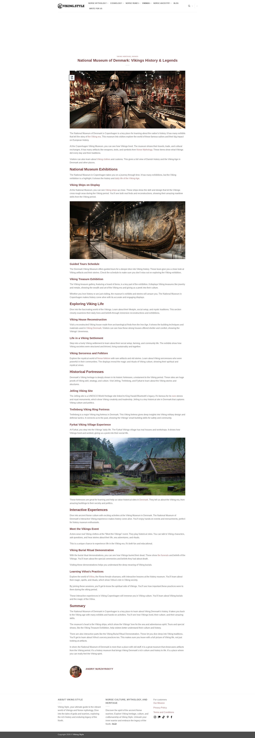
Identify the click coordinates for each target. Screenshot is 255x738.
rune (174, 396)
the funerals (163, 555)
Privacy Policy (160, 708)
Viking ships (111, 190)
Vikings (146, 3)
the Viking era (94, 137)
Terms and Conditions (163, 712)
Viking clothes (103, 159)
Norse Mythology (97, 3)
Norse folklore (103, 358)
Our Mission (159, 703)
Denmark (143, 500)
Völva (91, 577)
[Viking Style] (71, 6)
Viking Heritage (124, 56)
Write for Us (95, 9)
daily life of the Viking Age (127, 178)
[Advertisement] (127, 31)
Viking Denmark (93, 328)
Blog (176, 3)
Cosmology (116, 3)
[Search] (189, 6)
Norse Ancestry (161, 3)
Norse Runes (132, 3)
